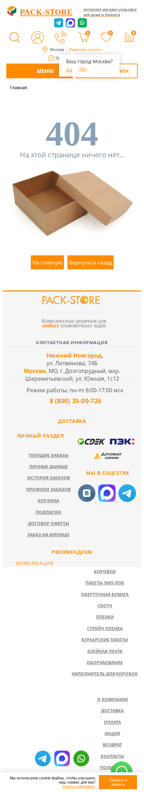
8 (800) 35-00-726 (74, 401)
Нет (83, 69)
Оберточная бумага (105, 594)
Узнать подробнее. (79, 786)
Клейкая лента (104, 651)
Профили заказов (48, 489)
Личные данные (48, 467)
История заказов (48, 478)
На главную (47, 262)
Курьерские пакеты (104, 640)
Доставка (112, 711)
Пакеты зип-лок (104, 583)
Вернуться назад (90, 262)
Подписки (48, 512)
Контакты (112, 756)
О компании (112, 699)
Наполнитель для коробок (105, 674)
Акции (112, 734)
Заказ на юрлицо (48, 535)
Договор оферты (48, 523)
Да (69, 69)
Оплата (112, 722)
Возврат (112, 745)
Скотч (105, 606)
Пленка (105, 617)
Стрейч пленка (105, 628)
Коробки (105, 572)
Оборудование (105, 663)
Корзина (48, 501)
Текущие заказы (49, 455)
